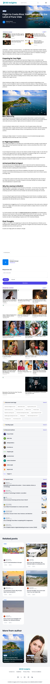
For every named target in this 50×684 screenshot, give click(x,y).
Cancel (13, 279)
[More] (46, 22)
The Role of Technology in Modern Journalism (15, 493)
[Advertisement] (25, 240)
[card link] (44, 484)
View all (44, 402)
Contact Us (11, 671)
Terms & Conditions (36, 671)
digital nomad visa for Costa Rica (28, 212)
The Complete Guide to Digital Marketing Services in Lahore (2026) (20, 527)
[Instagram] (28, 677)
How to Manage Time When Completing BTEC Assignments (18, 520)
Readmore (12, 262)
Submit (6, 279)
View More (25, 283)
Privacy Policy (26, 671)
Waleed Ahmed (9, 21)
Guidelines (18, 671)
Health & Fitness (31, 655)
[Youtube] (24, 677)
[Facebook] (18, 677)
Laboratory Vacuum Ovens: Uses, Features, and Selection (18, 513)
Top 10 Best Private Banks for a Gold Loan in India (16, 506)
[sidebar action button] (46, 2)
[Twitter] (21, 677)
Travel (4, 11)
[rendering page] (10, 2)
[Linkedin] (32, 677)
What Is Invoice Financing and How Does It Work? (16, 500)
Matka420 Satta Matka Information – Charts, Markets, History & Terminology (20, 486)
